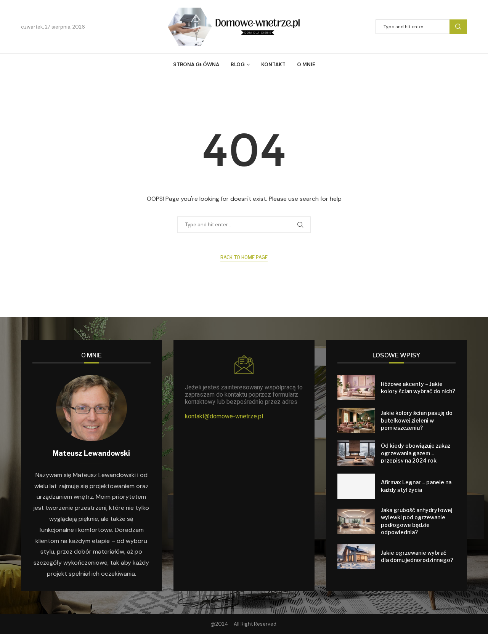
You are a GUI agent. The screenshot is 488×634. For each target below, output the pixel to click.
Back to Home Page (244, 257)
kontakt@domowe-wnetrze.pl (224, 416)
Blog (238, 64)
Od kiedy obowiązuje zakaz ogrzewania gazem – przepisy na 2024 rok (415, 453)
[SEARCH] (458, 26)
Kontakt (273, 64)
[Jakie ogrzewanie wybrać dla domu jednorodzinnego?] (356, 556)
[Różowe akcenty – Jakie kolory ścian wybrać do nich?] (356, 387)
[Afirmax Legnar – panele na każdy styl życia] (356, 486)
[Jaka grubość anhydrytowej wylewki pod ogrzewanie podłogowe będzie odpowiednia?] (356, 521)
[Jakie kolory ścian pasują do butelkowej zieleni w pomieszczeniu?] (356, 420)
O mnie (306, 64)
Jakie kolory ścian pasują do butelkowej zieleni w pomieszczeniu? (417, 420)
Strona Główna (196, 64)
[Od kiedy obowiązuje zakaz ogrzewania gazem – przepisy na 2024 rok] (356, 453)
